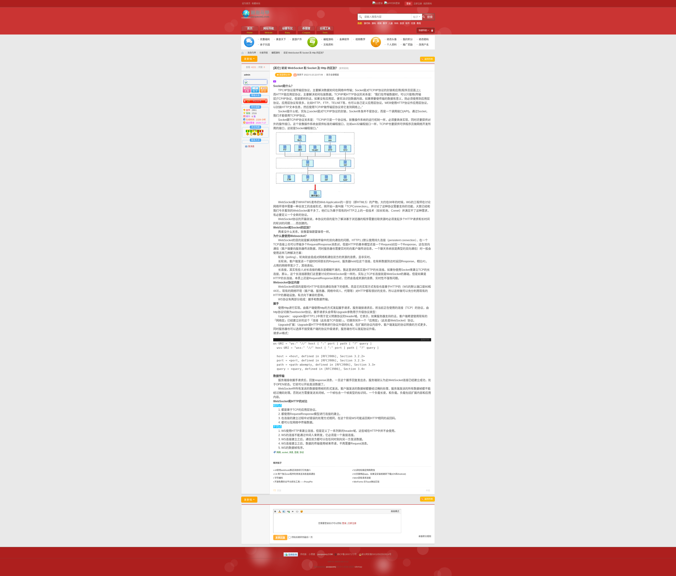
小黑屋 (312, 554)
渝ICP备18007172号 (347, 554)
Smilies (301, 511)
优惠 (413, 23)
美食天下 (281, 39)
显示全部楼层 (332, 75)
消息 (291, 452)
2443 (247, 88)
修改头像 (392, 39)
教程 (419, 23)
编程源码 (328, 39)
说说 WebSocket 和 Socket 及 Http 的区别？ (304, 53)
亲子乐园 (265, 44)
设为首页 (246, 3)
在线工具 (325, 30)
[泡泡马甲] (255, 14)
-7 (255, 88)
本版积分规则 (424, 536)
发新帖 (248, 58)
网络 (279, 452)
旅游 (402, 23)
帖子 (415, 16)
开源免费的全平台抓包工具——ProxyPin (293, 482)
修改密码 (424, 39)
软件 (407, 23)
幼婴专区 (287, 30)
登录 (408, 3)
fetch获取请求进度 (362, 478)
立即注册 (418, 3)
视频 (379, 23)
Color (279, 511)
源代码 (367, 23)
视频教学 (360, 39)
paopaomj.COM (325, 554)
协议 (302, 452)
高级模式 (395, 511)
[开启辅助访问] (434, 3)
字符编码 (278, 478)
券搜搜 (306, 30)
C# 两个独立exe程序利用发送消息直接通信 (294, 474)
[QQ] (291, 554)
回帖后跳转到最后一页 (302, 537)
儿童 (391, 23)
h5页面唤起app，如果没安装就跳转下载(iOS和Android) (379, 474)
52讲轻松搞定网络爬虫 (364, 470)
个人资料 (392, 44)
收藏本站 (256, 3)
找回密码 (427, 3)
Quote (293, 511)
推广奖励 (408, 44)
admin (247, 75)
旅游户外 (297, 39)
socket (285, 452)
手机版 (303, 554)
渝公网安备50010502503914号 (376, 554)
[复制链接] (344, 68)
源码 (374, 23)
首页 (250, 30)
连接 (296, 452)
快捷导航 (423, 30)
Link (288, 511)
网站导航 (268, 30)
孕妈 (396, 23)
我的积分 (408, 39)
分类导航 (263, 53)
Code (297, 511)
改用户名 (424, 44)
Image (284, 511)
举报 (428, 490)
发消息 (251, 146)
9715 (264, 88)
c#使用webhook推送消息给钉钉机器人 (292, 470)
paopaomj (331, 567)
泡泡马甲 (242, 52)
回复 (279, 490)
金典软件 (344, 39)
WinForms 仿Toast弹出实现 (366, 482)
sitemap (358, 567)
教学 (385, 23)
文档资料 (328, 44)
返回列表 (428, 59)
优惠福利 (265, 39)
